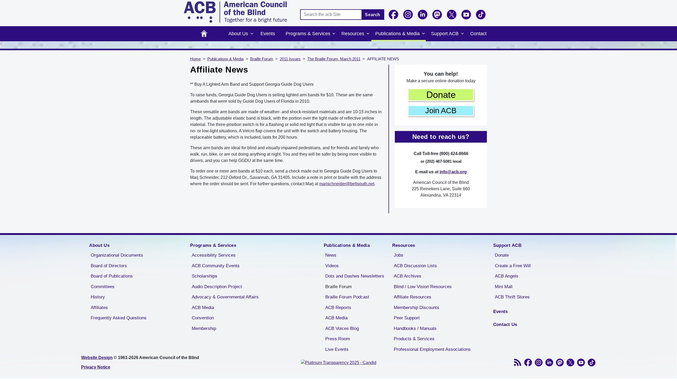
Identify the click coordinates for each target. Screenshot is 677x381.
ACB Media (203, 307)
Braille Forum (261, 59)
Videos (332, 265)
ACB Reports (338, 307)
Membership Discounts (416, 307)
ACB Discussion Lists (415, 265)
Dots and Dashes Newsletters (354, 276)
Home (204, 33)
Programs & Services (308, 33)
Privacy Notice (95, 367)
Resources (352, 33)
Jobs (398, 255)
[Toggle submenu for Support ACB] (462, 33)
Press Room (337, 338)
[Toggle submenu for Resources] (367, 33)
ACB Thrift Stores (512, 297)
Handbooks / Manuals (415, 328)
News (330, 255)
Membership (204, 328)
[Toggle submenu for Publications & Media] (423, 33)
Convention (203, 317)
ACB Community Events (216, 265)
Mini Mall (504, 286)
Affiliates (99, 307)
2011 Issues (290, 59)
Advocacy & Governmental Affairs (225, 297)
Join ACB (440, 110)
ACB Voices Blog (342, 328)
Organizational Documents (117, 255)
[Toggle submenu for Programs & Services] (334, 33)
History (98, 297)
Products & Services (414, 338)
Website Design (97, 357)
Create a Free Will (513, 265)
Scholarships (204, 276)
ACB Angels (506, 276)
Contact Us (505, 324)
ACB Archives (407, 276)
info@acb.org (453, 172)
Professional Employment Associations (432, 349)
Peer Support (407, 317)
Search (372, 14)
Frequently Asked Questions (119, 317)
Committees (103, 286)
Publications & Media (397, 33)
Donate (441, 94)
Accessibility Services (214, 255)
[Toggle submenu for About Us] (251, 33)
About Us (238, 33)
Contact (478, 33)
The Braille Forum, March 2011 (333, 59)
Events (267, 33)
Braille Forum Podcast (347, 297)
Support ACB (445, 33)
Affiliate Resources (412, 297)
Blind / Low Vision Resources (423, 286)
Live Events (337, 349)
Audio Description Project (217, 286)
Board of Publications (112, 276)
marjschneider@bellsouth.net (346, 184)
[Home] (235, 12)
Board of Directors (109, 265)
